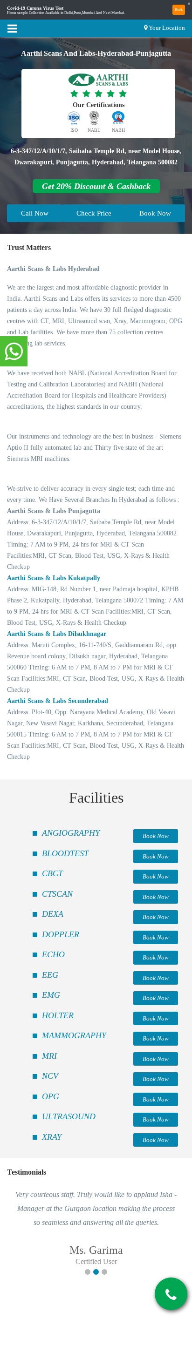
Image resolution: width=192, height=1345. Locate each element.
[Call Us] (171, 1295)
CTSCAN (57, 894)
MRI (49, 1056)
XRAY (52, 1137)
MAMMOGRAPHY (74, 1035)
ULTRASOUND (69, 1116)
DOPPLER (60, 934)
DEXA (52, 914)
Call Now (34, 213)
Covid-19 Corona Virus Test (35, 8)
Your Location (167, 27)
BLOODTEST (65, 853)
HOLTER (58, 1015)
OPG (50, 1096)
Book (179, 9)
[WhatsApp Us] (14, 352)
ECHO (53, 954)
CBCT (52, 873)
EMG (51, 995)
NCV (50, 1076)
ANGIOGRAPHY (71, 833)
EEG (50, 975)
